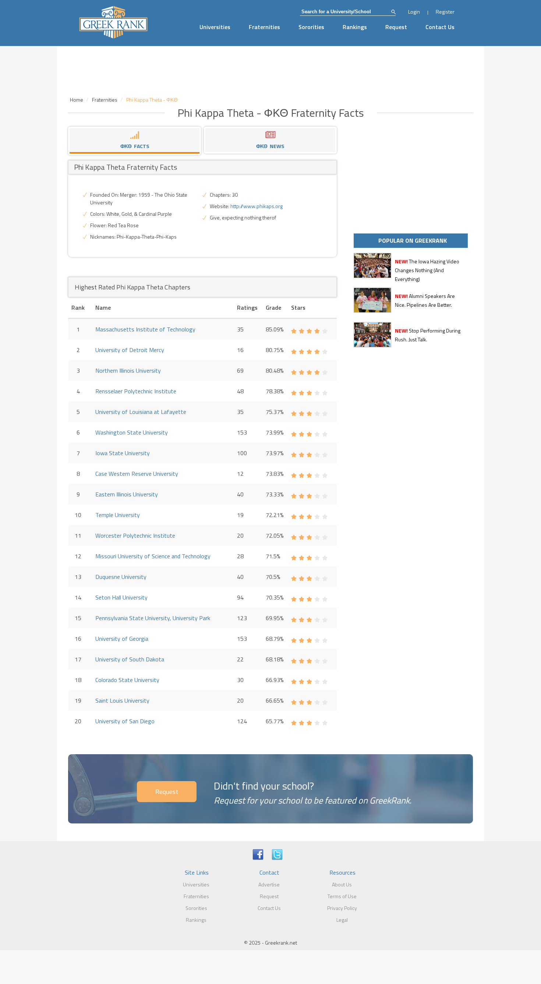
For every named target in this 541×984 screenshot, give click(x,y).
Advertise (269, 884)
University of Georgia (121, 638)
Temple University (117, 514)
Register (445, 11)
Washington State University (131, 432)
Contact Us (440, 26)
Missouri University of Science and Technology (153, 556)
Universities (214, 26)
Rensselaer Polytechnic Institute (135, 391)
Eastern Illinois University (126, 494)
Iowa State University (122, 453)
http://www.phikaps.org (256, 206)
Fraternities (264, 26)
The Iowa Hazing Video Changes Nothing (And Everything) (427, 270)
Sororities (311, 26)
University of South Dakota (129, 659)
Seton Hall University (121, 597)
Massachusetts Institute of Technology (145, 329)
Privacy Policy (342, 908)
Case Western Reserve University (136, 473)
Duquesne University (120, 576)
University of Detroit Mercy (129, 349)
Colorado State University (127, 679)
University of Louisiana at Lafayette (140, 411)
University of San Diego (125, 721)
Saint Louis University (122, 700)
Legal (342, 920)
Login (414, 11)
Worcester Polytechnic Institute (135, 535)
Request (396, 26)
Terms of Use (342, 896)
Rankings (355, 26)
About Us (342, 884)
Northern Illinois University (128, 370)
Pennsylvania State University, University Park (152, 618)
